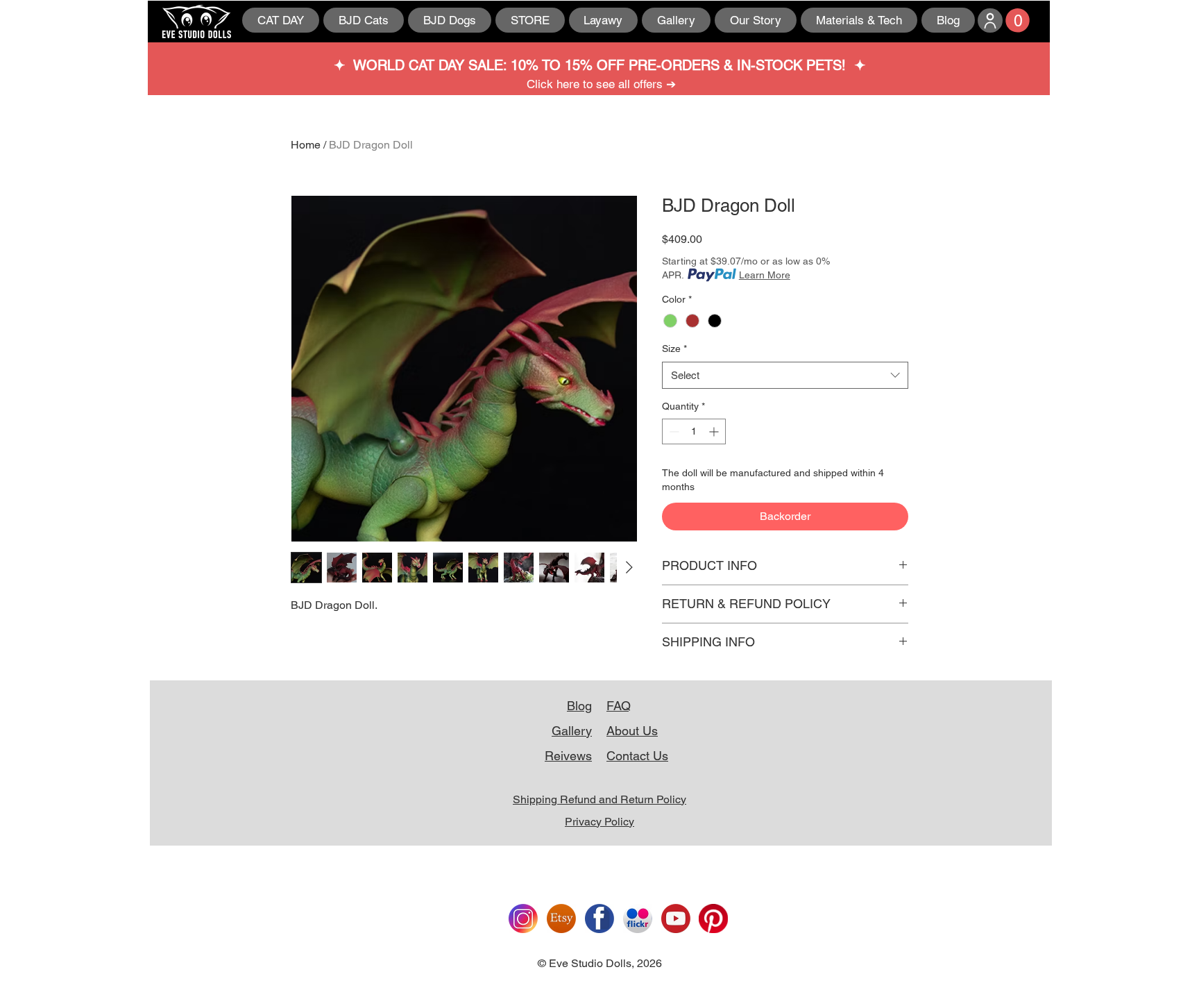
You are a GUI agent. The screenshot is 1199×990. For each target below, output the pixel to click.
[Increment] (715, 431)
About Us (632, 730)
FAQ (618, 705)
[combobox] (785, 375)
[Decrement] (672, 431)
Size (674, 348)
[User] (990, 20)
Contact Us (637, 755)
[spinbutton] (693, 431)
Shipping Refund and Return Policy (599, 799)
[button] (1017, 20)
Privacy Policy (599, 821)
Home (306, 144)
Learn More (764, 274)
